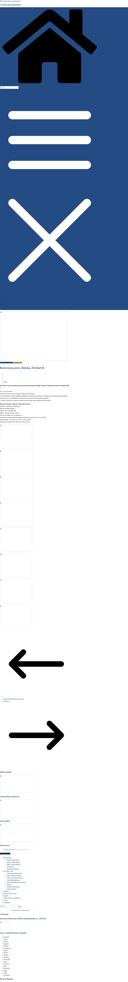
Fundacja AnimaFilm (9, 304)
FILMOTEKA (7, 857)
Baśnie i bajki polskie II (13, 862)
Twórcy (5, 900)
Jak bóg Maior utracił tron (9, 796)
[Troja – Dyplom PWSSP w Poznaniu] (5, 929)
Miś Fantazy (10, 866)
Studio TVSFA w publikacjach (11, 898)
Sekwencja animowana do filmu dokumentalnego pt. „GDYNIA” (23, 918)
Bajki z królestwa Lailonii (14, 875)
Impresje (9, 884)
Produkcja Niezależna (13, 869)
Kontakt (5, 309)
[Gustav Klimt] (17, 817)
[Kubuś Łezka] (17, 841)
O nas (5, 306)
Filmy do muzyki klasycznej (14, 878)
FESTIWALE (6, 300)
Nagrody (6, 302)
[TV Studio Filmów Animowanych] (49, 85)
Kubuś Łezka (5, 845)
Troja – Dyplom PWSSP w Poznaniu (13, 933)
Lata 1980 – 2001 (8, 871)
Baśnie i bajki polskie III (13, 864)
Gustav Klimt (5, 821)
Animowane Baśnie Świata (14, 873)
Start (5, 293)
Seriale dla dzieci (11, 889)
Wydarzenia (6, 297)
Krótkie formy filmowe (6, 362)
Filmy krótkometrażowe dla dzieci (16, 882)
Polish (13, 849)
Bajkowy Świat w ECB (10, 893)
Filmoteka (6, 295)
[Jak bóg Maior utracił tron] (17, 792)
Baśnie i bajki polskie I (13, 860)
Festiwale (6, 891)
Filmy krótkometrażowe (13, 880)
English (26, 849)
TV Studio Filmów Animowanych (10, 5)
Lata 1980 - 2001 (17, 362)
